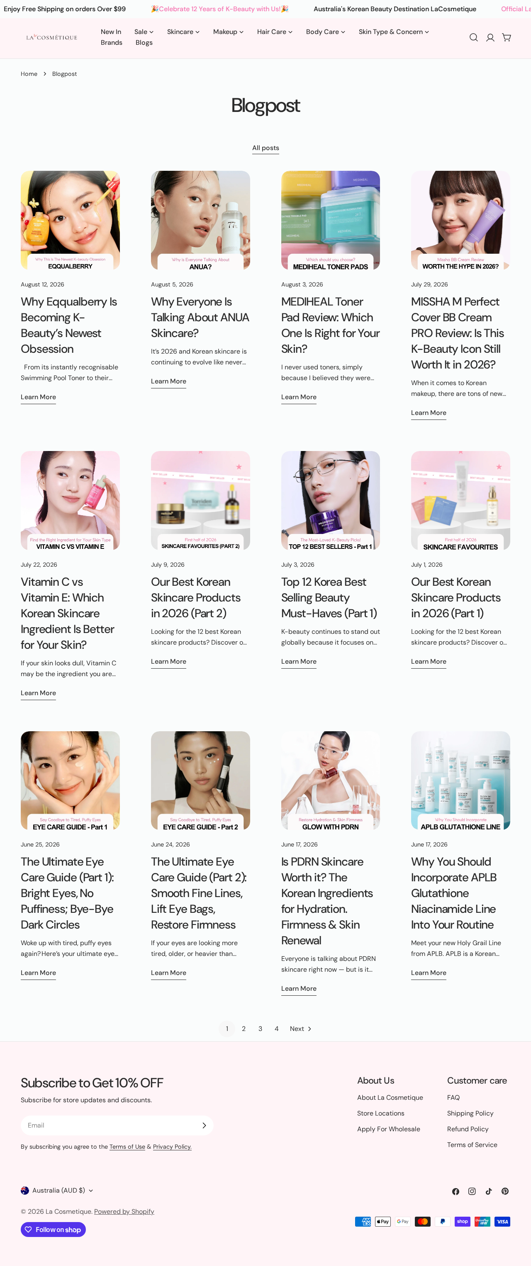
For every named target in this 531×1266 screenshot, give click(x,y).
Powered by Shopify (124, 1211)
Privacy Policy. (172, 1146)
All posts (265, 147)
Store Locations (380, 1113)
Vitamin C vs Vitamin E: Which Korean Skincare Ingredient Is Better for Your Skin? (67, 613)
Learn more (38, 397)
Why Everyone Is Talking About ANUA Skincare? (200, 317)
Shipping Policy (470, 1113)
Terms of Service (472, 1144)
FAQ (453, 1097)
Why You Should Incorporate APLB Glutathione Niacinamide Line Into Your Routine (454, 893)
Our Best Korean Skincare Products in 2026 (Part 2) (196, 597)
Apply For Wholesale (388, 1129)
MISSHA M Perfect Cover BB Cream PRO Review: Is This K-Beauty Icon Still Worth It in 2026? (457, 333)
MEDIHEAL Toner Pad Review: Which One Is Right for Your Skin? (330, 325)
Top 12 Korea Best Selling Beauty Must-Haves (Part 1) (329, 597)
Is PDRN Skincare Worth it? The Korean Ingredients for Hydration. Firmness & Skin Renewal (327, 901)
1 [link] (227, 1028)
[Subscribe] (204, 1125)
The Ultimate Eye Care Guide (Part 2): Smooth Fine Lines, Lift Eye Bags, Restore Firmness (199, 893)
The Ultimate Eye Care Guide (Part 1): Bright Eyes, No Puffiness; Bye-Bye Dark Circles (67, 893)
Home (29, 74)
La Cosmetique (68, 1211)
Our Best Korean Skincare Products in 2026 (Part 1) (456, 597)
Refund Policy (468, 1129)
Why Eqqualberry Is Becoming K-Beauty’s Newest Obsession (69, 325)
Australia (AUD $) (58, 1190)
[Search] (473, 37)
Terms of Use (127, 1146)
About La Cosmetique (390, 1097)
